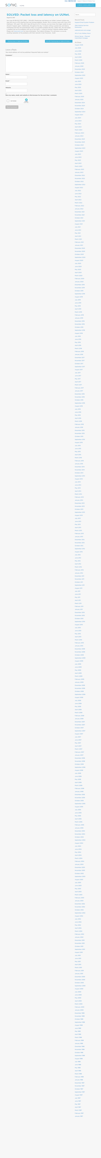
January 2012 (79, 573)
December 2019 (80, 284)
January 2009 (79, 682)
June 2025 (78, 84)
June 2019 (78, 303)
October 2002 (79, 910)
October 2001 (79, 946)
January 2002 (79, 937)
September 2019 (80, 294)
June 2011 (78, 594)
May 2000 (78, 998)
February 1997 (79, 1113)
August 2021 (79, 224)
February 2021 (79, 242)
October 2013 (79, 509)
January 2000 (79, 1010)
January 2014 (79, 500)
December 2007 (80, 722)
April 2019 (78, 309)
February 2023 (79, 169)
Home (22, 5)
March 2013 (78, 530)
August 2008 (79, 697)
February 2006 (79, 788)
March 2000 (78, 1004)
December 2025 (80, 69)
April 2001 (78, 964)
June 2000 (78, 995)
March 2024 (78, 130)
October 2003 (79, 873)
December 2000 (80, 976)
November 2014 (80, 470)
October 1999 (79, 1019)
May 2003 (78, 888)
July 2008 (78, 700)
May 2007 (78, 743)
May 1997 (78, 1104)
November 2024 (80, 105)
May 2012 (78, 561)
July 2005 (78, 809)
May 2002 (78, 925)
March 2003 (78, 894)
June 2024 (78, 121)
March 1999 (78, 1037)
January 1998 (79, 1080)
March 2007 (78, 749)
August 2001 (79, 952)
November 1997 (80, 1086)
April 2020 (78, 272)
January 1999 (79, 1043)
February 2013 (79, 533)
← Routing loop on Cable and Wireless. (17, 41)
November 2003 (80, 870)
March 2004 (78, 858)
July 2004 (78, 846)
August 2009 (79, 661)
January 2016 (79, 427)
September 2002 (80, 913)
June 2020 (78, 266)
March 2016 (78, 421)
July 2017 (78, 372)
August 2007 (79, 734)
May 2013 (78, 524)
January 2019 (79, 318)
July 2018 (78, 336)
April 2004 (78, 855)
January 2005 (79, 828)
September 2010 (80, 621)
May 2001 (78, 961)
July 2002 (78, 919)
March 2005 (78, 822)
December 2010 (80, 612)
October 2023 (79, 145)
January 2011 (79, 609)
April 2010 (78, 636)
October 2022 (79, 181)
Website (8, 87)
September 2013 (80, 512)
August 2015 (79, 442)
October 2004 (79, 837)
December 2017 (80, 357)
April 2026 (78, 57)
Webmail (85, 1)
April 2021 (78, 236)
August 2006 (79, 770)
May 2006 (78, 779)
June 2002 (78, 922)
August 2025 (79, 78)
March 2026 (78, 60)
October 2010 (79, 618)
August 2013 (79, 515)
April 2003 (78, 891)
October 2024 (79, 108)
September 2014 (80, 476)
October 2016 (79, 400)
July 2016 (78, 409)
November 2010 (80, 615)
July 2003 (78, 882)
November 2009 (80, 652)
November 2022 (80, 178)
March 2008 (78, 712)
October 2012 (79, 545)
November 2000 (80, 979)
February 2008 (79, 715)
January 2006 (79, 791)
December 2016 (80, 394)
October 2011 (79, 582)
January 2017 (79, 391)
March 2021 (78, 239)
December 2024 (80, 102)
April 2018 (78, 345)
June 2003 (78, 885)
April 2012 (78, 564)
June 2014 (78, 485)
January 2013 (79, 536)
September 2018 (80, 330)
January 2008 (79, 718)
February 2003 (79, 897)
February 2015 (79, 460)
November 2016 (80, 397)
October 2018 (79, 327)
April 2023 (78, 163)
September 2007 (80, 731)
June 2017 (78, 375)
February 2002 (79, 934)
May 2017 (78, 379)
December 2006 (80, 758)
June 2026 (78, 51)
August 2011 (78, 588)
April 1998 (78, 1070)
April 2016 (78, 418)
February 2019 (79, 315)
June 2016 (78, 412)
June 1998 (78, 1064)
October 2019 (79, 291)
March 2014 (78, 494)
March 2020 (78, 275)
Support (79, 1)
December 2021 (80, 212)
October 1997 (79, 1089)
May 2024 (78, 124)
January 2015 (79, 463)
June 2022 (78, 193)
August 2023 (79, 151)
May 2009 (78, 670)
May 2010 (78, 633)
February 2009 (79, 679)
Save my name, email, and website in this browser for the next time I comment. (31, 95)
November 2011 (79, 579)
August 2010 (79, 624)
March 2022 (78, 202)
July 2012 (78, 555)
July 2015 (78, 445)
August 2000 (79, 989)
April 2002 (78, 928)
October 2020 (79, 254)
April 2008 (78, 709)
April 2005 (78, 819)
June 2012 (78, 558)
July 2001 (78, 955)
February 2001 (79, 970)
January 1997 (79, 1116)
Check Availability (85, 5)
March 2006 (78, 785)
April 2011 (78, 600)
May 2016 (78, 415)
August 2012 (79, 552)
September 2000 (80, 986)
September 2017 (80, 366)
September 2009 (80, 658)
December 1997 (79, 1083)
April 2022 (78, 199)
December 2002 (80, 904)
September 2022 (80, 184)
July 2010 (78, 627)
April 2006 (78, 782)
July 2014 (78, 482)
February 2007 (79, 752)
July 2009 (78, 664)
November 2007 (80, 725)
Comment (9, 55)
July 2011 (77, 591)
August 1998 (79, 1058)
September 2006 (80, 767)
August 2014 (79, 479)
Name (8, 74)
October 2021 (79, 218)
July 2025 (78, 81)
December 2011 (79, 576)
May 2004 (78, 852)
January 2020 (79, 281)
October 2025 (79, 72)
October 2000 (79, 982)
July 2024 (78, 118)
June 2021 (78, 230)
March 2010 (78, 640)
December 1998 (79, 1046)
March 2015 (78, 457)
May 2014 (78, 488)
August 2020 (79, 260)
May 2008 (78, 706)
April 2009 (78, 673)
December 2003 (80, 867)
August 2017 (79, 369)
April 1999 (78, 1034)
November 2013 (80, 506)
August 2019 (79, 297)
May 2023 (78, 160)
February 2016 (79, 424)
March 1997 (78, 1110)
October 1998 (79, 1052)
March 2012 (78, 567)
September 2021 (80, 221)
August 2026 (79, 45)
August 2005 (79, 806)
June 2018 (78, 339)
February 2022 (79, 205)
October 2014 (79, 473)
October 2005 (79, 800)
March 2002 (78, 931)
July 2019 (78, 300)
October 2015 (79, 436)
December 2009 (80, 649)
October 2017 (79, 363)
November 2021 (80, 215)
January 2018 (79, 354)
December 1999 (79, 1013)
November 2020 (80, 251)
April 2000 (78, 1001)
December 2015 (80, 430)
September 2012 (80, 548)
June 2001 (78, 958)
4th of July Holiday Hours (83, 33)
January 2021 (79, 245)
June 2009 (78, 667)
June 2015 (78, 448)
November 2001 (80, 943)
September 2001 (80, 949)
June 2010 (78, 630)
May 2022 (78, 196)
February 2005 (79, 825)
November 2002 (80, 907)
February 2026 (79, 63)
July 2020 (78, 263)
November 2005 (80, 797)
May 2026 (78, 54)
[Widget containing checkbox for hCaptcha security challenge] (17, 101)
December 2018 (80, 321)
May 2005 (78, 816)
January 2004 (79, 864)
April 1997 (78, 1107)
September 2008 (80, 694)
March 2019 (78, 312)
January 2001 (79, 973)
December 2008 (80, 685)
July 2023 (78, 154)
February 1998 (79, 1077)
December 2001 (80, 940)
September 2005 (80, 803)
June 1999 (78, 1028)
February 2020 (79, 278)
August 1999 (79, 1025)
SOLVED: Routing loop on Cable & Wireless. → (58, 41)
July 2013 (78, 518)
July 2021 (78, 227)
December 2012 (80, 539)
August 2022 (79, 187)
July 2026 (78, 48)
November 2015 (80, 433)
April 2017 (78, 382)
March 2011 (78, 603)
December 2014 (80, 466)
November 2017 (80, 360)
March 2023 (78, 166)
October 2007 (79, 728)
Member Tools (91, 1)
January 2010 (79, 646)
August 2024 (79, 114)
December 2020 (80, 248)
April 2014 (78, 491)
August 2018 (79, 333)
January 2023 (79, 172)
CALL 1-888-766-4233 (70, 1)
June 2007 (78, 740)
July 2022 (78, 190)
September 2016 (80, 403)
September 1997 (80, 1092)
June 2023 (78, 157)
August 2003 (79, 879)
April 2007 (78, 746)
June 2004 (78, 849)
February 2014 (79, 497)
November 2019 (80, 287)
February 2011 (79, 606)
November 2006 (80, 761)
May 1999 (78, 1031)
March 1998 (78, 1074)
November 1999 (80, 1016)
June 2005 (78, 813)
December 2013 (80, 503)
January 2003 (79, 900)
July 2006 (78, 773)
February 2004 (79, 861)
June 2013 (78, 521)
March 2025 (78, 93)
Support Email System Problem (84, 22)
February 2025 (79, 96)
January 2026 (79, 66)
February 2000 (79, 1007)
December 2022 (80, 175)
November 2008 (80, 688)
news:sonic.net (18, 31)
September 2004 (80, 840)
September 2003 (80, 876)
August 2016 (79, 406)
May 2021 (78, 233)
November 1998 (80, 1049)
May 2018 (78, 342)
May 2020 (78, 269)
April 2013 (78, 527)
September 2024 (80, 111)
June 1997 (78, 1101)
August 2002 (79, 916)
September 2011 (80, 585)
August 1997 (79, 1095)
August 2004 (79, 843)
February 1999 (79, 1040)
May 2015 (78, 451)
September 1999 (80, 1022)
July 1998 (78, 1061)
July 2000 (78, 992)
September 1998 (80, 1055)
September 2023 (80, 148)
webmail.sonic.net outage (83, 30)
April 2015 (78, 454)
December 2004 (80, 831)
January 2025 (79, 99)
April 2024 (78, 127)
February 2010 (79, 643)
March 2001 (78, 967)
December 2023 (80, 139)
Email (8, 81)
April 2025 (78, 90)
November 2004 (80, 834)
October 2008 (79, 691)
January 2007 (79, 755)
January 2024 (79, 136)
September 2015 (80, 439)
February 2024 (79, 133)
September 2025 (80, 75)
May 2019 (78, 306)
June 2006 (78, 776)
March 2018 (78, 348)
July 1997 (78, 1098)
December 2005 (80, 794)
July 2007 (78, 737)
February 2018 (79, 351)
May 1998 (78, 1067)
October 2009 (79, 655)
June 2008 (78, 703)
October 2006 (79, 764)
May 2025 (78, 87)
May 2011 (77, 597)
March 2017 (78, 385)
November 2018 (80, 324)
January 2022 (79, 209)
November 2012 (80, 542)
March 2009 (78, 676)
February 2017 (79, 388)
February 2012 (79, 570)
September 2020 (80, 257)
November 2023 (80, 142)
